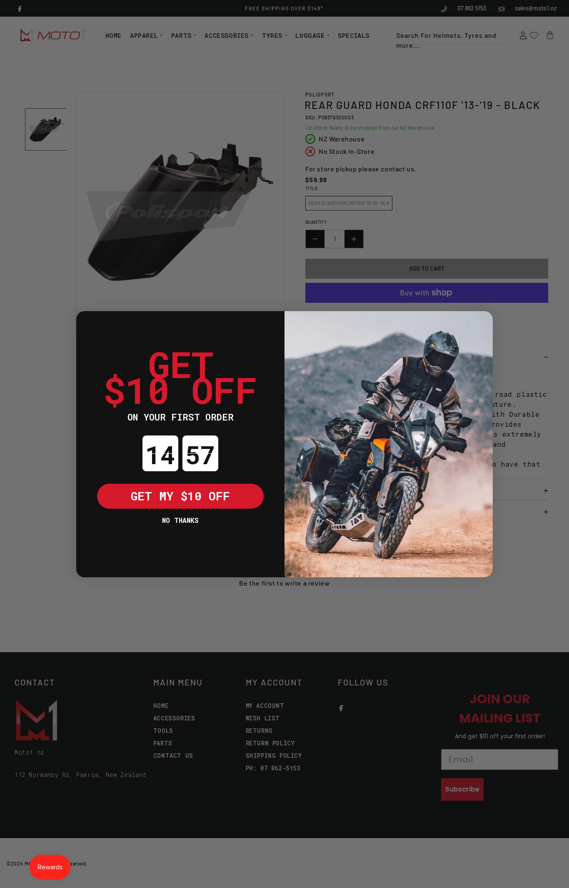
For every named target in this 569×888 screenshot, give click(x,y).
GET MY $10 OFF (180, 496)
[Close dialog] (88, 323)
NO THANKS (180, 520)
